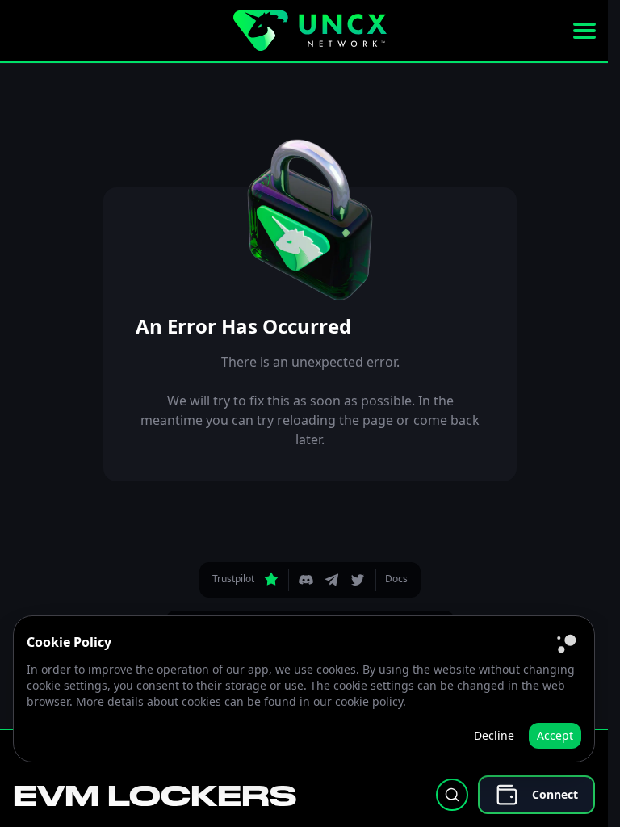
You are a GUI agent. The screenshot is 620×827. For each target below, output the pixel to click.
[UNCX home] (310, 30)
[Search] (452, 795)
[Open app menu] (584, 31)
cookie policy (369, 701)
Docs (396, 579)
